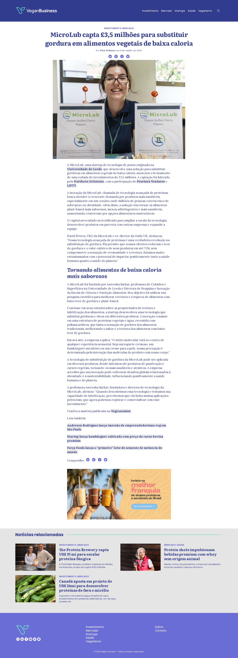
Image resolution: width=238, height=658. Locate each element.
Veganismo (205, 11)
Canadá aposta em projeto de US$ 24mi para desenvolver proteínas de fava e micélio (85, 585)
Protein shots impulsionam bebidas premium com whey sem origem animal (190, 554)
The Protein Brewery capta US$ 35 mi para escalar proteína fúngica (84, 554)
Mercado (166, 11)
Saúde (191, 11)
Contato (161, 631)
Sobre (159, 627)
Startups (180, 11)
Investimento (150, 11)
